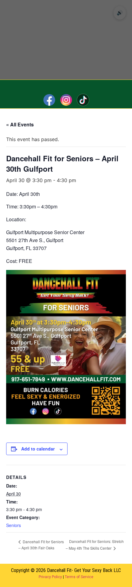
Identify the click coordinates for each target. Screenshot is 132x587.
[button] (66, 86)
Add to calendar (38, 449)
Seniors (13, 525)
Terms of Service (79, 577)
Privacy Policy (50, 577)
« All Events (20, 124)
